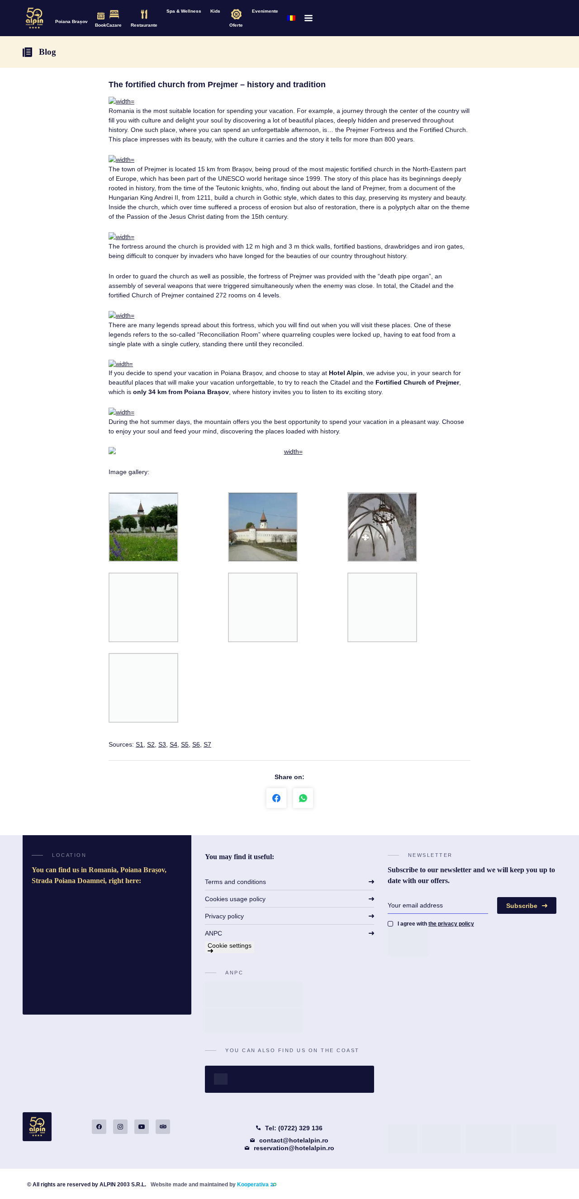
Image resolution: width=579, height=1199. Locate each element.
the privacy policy (451, 924)
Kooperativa (253, 1184)
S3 (162, 744)
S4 (173, 744)
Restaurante (144, 25)
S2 (151, 744)
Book (100, 25)
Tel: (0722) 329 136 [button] (294, 1128)
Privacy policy (224, 916)
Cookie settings (230, 945)
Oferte (236, 25)
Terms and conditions (235, 881)
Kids (215, 11)
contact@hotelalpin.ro (293, 1140)
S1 (139, 744)
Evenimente (265, 11)
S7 (207, 744)
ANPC (213, 933)
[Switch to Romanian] (291, 18)
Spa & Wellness (183, 11)
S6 (196, 744)
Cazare (114, 25)
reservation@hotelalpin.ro (294, 1148)
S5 (185, 744)
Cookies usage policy (235, 899)
